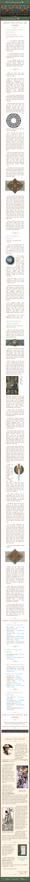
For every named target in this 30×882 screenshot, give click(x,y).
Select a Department (13, 2)
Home (7, 879)
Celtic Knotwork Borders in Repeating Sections (22, 858)
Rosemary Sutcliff (20, 667)
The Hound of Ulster (16, 669)
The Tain (20, 703)
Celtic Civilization (17, 684)
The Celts (17, 676)
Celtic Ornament (19, 641)
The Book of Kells (20, 636)
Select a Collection (10, 19)
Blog (23, 879)
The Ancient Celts (19, 679)
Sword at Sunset (10, 671)
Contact (15, 879)
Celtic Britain (18, 677)
